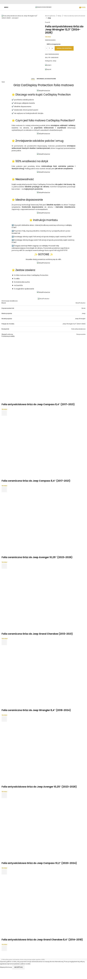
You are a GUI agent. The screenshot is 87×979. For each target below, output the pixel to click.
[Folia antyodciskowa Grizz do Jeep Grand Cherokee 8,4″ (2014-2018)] (33, 906)
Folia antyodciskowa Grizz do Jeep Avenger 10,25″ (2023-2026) (39, 786)
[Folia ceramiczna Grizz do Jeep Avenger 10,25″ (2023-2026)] (33, 524)
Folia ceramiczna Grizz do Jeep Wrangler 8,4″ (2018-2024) (36, 710)
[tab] (33, 78)
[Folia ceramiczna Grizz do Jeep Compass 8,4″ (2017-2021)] (33, 447)
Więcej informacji (6, 967)
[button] (4, 413)
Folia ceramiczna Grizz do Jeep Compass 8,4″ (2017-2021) (36, 480)
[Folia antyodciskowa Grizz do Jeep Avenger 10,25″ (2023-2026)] (33, 753)
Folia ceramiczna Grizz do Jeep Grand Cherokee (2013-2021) (37, 633)
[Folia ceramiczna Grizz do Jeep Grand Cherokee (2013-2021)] (33, 600)
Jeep (49, 18)
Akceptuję (18, 967)
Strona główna (50, 16)
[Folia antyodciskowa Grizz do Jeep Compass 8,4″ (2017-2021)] (33, 371)
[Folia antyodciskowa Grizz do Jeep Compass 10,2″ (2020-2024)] (33, 830)
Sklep (59, 16)
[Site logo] (43, 7)
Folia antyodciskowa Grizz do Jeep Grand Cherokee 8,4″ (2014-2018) (42, 939)
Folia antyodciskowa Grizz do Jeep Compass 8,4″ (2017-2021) (38, 404)
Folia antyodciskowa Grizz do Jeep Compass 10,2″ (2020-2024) (39, 863)
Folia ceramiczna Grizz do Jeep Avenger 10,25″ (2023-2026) (37, 557)
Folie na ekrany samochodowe (74, 16)
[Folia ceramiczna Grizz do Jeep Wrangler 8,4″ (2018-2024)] (33, 677)
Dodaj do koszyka (64, 48)
